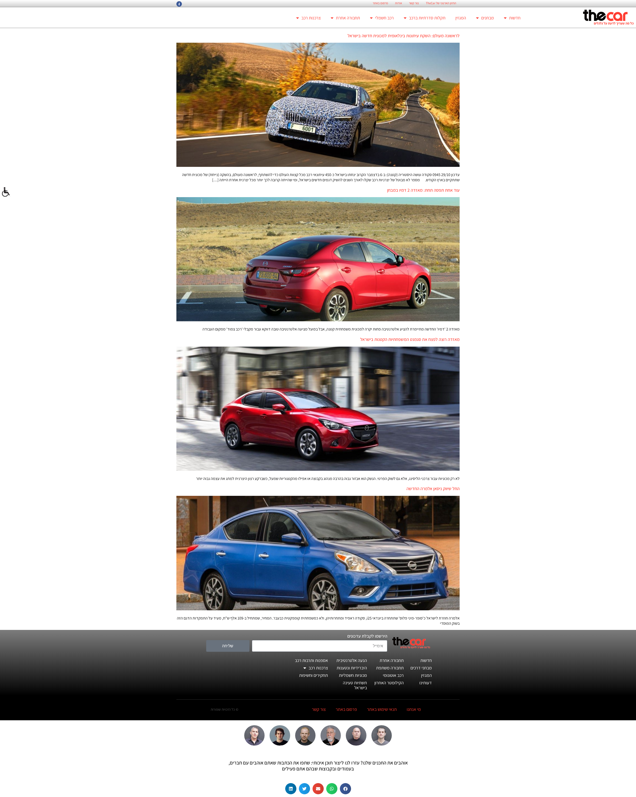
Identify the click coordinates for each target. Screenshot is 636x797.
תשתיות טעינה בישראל (355, 685)
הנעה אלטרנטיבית (351, 660)
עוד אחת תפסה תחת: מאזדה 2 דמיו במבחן (423, 190)
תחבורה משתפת (390, 668)
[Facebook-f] (179, 4)
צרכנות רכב (311, 18)
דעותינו (425, 683)
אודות (398, 3)
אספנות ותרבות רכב (311, 660)
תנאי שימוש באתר (382, 709)
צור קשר (414, 3)
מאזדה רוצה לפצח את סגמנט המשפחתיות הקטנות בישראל (410, 339)
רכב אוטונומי (393, 675)
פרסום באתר (380, 3)
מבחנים (487, 18)
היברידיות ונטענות (352, 668)
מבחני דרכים (421, 668)
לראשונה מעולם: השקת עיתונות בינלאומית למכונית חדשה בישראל (404, 35)
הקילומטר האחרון (389, 683)
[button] (345, 788)
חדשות (514, 18)
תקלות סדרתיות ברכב (427, 18)
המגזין (460, 18)
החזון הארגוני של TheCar (441, 3)
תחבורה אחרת (348, 18)
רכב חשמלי (384, 18)
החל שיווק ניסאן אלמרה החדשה (433, 488)
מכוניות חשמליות (353, 675)
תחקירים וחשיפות (313, 675)
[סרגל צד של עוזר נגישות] (6, 192)
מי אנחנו (414, 709)
